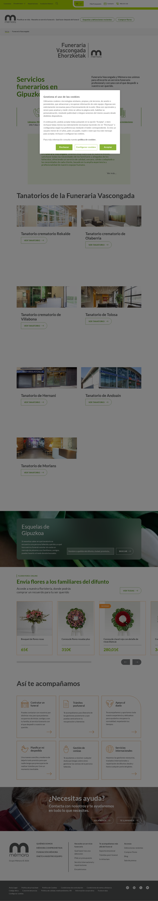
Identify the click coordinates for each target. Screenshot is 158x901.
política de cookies (87, 140)
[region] (80, 122)
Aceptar (108, 147)
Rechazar (64, 147)
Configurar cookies (86, 147)
